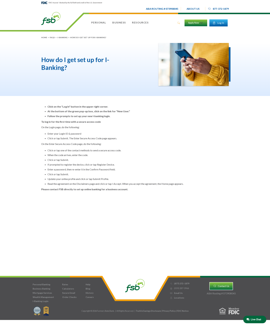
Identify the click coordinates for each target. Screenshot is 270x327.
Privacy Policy (169, 311)
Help (88, 284)
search (178, 23)
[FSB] (135, 285)
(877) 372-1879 (179, 283)
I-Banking (62, 37)
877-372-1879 (218, 8)
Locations (177, 298)
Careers (90, 297)
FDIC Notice (183, 311)
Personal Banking (41, 284)
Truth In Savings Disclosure (148, 311)
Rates (65, 284)
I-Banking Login (40, 301)
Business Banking (41, 288)
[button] (193, 9)
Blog (88, 288)
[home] (50, 18)
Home (44, 37)
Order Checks (69, 297)
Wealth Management (43, 297)
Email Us (176, 293)
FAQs (52, 37)
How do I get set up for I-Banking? (88, 37)
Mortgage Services (42, 293)
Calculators (68, 288)
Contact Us (221, 285)
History (89, 293)
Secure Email (68, 293)
